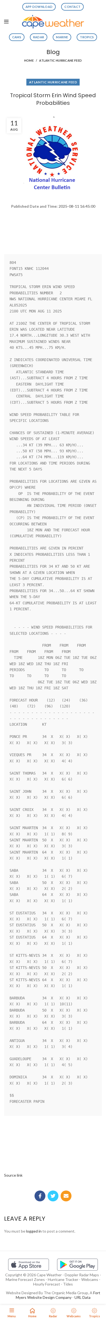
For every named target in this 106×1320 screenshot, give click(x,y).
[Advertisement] (53, 228)
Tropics (87, 37)
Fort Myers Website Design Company (58, 1295)
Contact (72, 6)
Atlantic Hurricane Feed (60, 60)
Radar (38, 37)
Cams (16, 37)
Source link (13, 1175)
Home (29, 60)
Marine (62, 37)
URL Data (82, 1297)
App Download (39, 6)
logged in (34, 1231)
